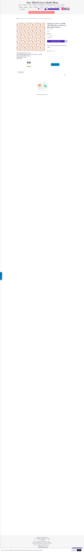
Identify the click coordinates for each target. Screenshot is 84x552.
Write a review (55, 64)
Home (18, 18)
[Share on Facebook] (48, 51)
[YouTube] (68, 9)
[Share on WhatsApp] (52, 51)
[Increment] (51, 35)
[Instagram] (63, 9)
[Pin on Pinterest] (50, 51)
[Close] (82, 550)
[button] (45, 9)
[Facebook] (65, 9)
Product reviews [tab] (21, 72)
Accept (79, 550)
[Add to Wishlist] (66, 41)
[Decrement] (48, 35)
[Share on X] (54, 51)
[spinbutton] (50, 35)
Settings (73, 550)
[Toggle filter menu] (64, 75)
